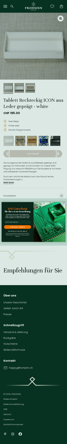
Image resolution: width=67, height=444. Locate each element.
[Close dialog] (63, 204)
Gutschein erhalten (17, 227)
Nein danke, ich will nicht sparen (17, 231)
